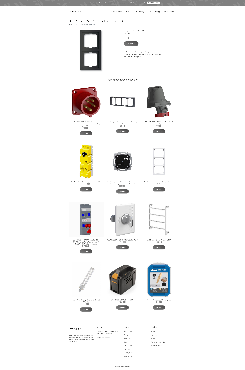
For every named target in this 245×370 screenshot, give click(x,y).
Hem (70, 25)
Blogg (157, 12)
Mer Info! (131, 44)
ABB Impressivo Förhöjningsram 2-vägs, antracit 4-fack (122, 123)
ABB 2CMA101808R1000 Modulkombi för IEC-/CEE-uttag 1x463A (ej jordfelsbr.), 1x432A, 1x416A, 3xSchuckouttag (86, 242)
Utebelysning (128, 353)
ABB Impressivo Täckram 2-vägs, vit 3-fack (159, 182)
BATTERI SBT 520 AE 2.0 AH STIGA (122, 300)
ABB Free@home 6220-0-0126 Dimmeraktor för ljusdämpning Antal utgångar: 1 (122, 183)
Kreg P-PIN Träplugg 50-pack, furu (159, 300)
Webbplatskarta (156, 346)
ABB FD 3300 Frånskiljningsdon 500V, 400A (86, 182)
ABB (142, 31)
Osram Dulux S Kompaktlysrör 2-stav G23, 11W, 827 (86, 301)
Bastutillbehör (116, 12)
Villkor (153, 338)
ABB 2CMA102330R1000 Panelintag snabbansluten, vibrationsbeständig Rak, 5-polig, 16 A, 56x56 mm (86, 124)
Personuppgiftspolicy (158, 342)
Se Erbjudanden (153, 3)
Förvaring (140, 12)
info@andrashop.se (103, 338)
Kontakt (153, 335)
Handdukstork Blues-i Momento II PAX (159, 240)
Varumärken (169, 12)
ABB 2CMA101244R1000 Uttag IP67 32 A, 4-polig (158, 123)
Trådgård (127, 349)
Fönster (129, 12)
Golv (149, 12)
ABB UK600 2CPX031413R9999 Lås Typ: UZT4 (122, 240)
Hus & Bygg (128, 346)
